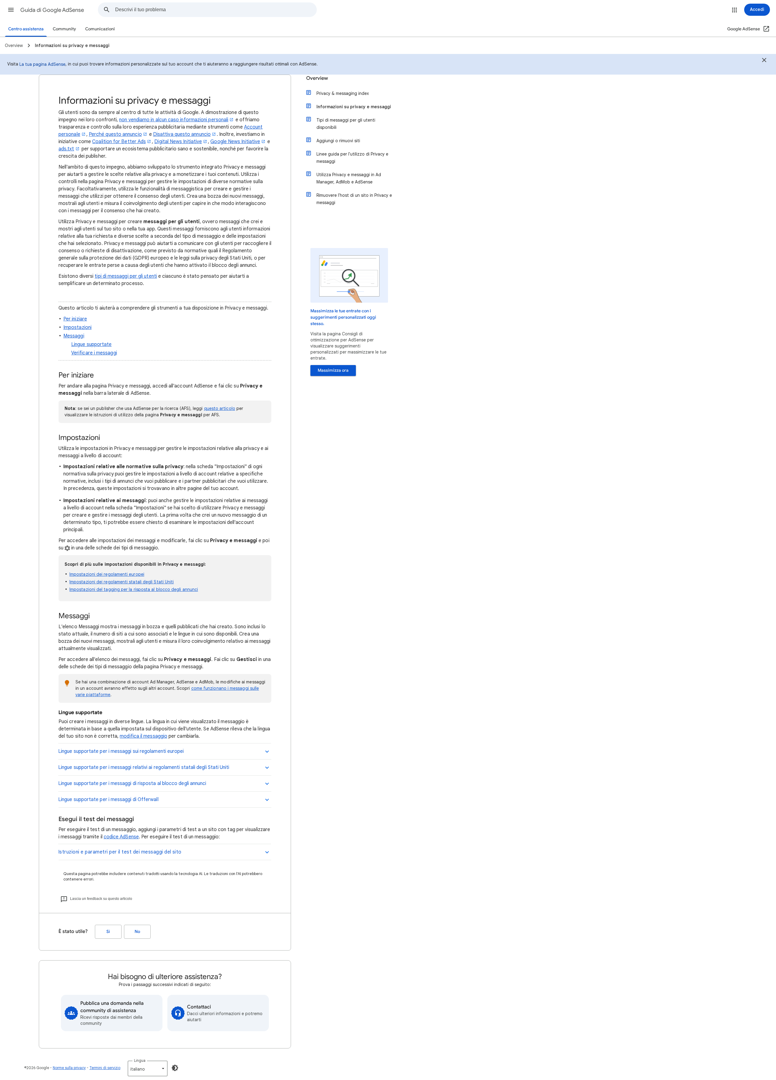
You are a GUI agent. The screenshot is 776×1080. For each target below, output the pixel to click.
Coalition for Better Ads (119, 142)
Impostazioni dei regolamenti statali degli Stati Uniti (121, 582)
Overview (317, 78)
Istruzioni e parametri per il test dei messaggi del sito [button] (120, 852)
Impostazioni (77, 327)
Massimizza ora (333, 370)
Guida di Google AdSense (52, 10)
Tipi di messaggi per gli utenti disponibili (345, 123)
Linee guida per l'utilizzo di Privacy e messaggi (352, 157)
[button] (11, 9)
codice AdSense (121, 837)
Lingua (140, 1060)
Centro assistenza (26, 29)
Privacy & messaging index (342, 93)
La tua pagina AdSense (42, 64)
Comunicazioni (100, 29)
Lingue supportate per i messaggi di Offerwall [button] (108, 800)
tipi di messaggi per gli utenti (126, 276)
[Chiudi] (764, 61)
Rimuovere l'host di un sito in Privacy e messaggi (354, 199)
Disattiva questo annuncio (182, 134)
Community (64, 29)
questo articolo (219, 408)
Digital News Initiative (178, 142)
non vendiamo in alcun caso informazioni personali (173, 120)
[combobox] (215, 10)
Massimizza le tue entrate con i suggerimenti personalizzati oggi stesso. (343, 317)
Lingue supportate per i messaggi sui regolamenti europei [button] (121, 751)
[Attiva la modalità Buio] (175, 1068)
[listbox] (148, 1068)
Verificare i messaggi (94, 353)
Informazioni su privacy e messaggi (353, 106)
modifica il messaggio (143, 736)
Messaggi (73, 336)
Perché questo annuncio (115, 134)
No (137, 931)
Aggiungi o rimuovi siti (338, 140)
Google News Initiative (235, 142)
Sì (108, 931)
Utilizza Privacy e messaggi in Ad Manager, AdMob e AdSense (348, 178)
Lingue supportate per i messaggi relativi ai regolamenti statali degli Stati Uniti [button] (143, 767)
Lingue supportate (91, 344)
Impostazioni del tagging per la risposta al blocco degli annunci (133, 589)
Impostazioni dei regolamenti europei (106, 574)
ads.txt (66, 149)
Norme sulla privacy (69, 1067)
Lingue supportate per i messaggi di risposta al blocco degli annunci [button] (132, 783)
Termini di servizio (104, 1067)
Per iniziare (75, 319)
